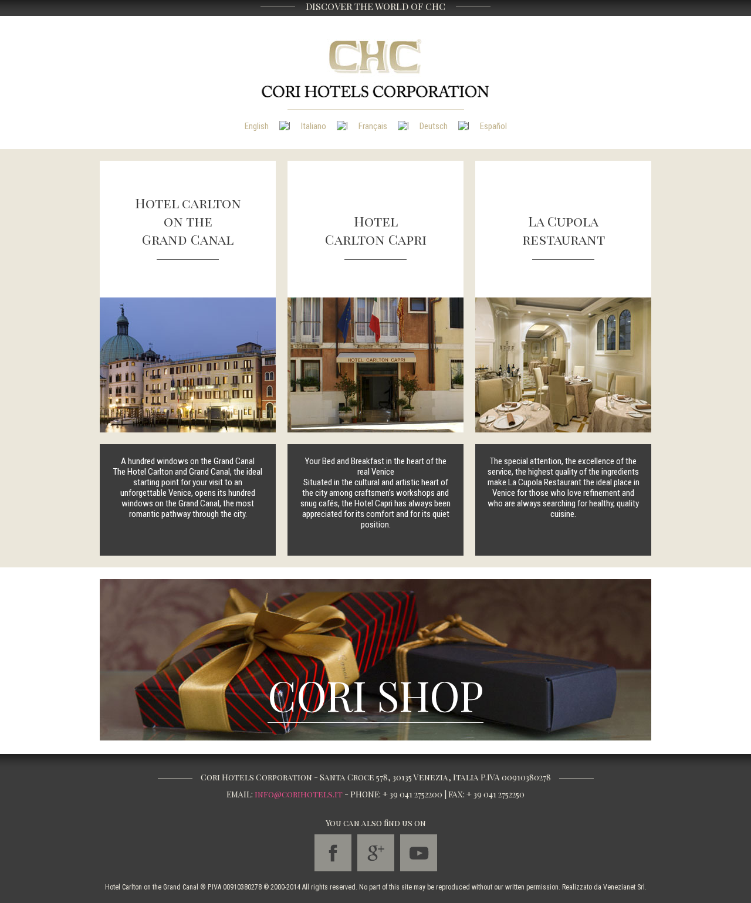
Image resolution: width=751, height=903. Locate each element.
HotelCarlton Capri (376, 230)
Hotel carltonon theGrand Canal (188, 221)
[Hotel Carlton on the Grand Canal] (188, 364)
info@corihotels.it (299, 794)
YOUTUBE (418, 852)
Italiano (313, 126)
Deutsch (434, 126)
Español (493, 126)
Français (372, 126)
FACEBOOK (332, 852)
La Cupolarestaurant (563, 230)
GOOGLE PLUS (375, 852)
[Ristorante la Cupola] (563, 364)
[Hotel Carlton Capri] (375, 364)
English (257, 126)
